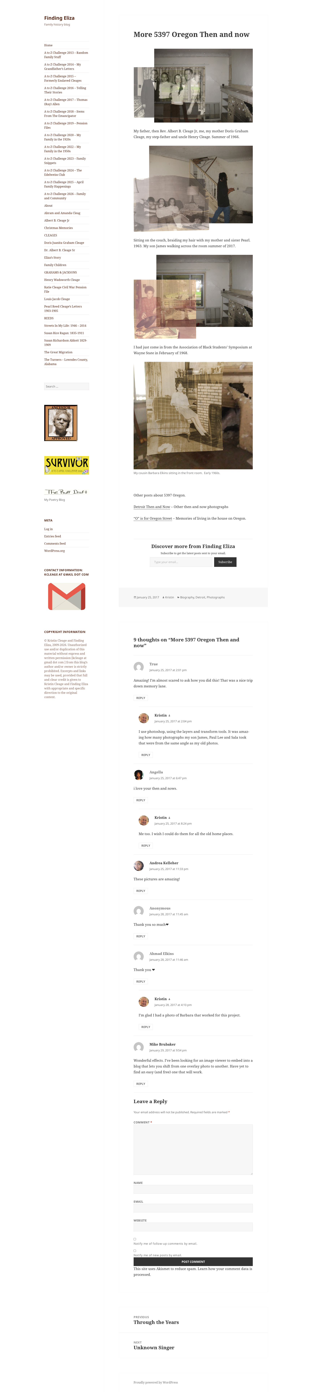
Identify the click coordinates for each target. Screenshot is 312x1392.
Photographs (216, 597)
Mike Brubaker (163, 1044)
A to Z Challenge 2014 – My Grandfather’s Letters (62, 66)
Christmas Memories (58, 228)
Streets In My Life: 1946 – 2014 (65, 326)
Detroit (200, 597)
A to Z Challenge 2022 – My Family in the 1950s (62, 149)
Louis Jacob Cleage (57, 299)
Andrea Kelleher (164, 863)
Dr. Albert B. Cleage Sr (59, 250)
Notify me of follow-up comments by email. (165, 1244)
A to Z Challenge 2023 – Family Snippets (65, 161)
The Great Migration (58, 352)
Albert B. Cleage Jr (57, 220)
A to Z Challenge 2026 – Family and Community (65, 196)
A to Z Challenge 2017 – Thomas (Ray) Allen (65, 102)
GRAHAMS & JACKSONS (60, 272)
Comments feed (55, 544)
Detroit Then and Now (152, 506)
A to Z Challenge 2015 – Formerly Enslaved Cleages (62, 78)
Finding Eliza (59, 17)
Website (140, 1220)
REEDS (49, 318)
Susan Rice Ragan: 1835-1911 (64, 333)
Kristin (169, 597)
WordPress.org (54, 551)
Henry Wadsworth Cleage (62, 280)
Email (138, 1202)
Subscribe (225, 562)
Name (138, 1183)
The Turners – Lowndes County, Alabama (66, 362)
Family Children (55, 265)
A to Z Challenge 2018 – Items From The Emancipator (64, 113)
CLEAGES (50, 235)
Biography (187, 597)
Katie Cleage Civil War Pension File (65, 289)
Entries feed (52, 536)
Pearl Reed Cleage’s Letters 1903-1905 (63, 308)
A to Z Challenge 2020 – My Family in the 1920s (62, 137)
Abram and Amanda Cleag (62, 213)
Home (48, 45)
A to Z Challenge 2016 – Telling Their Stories (65, 90)
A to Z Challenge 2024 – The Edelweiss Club (63, 172)
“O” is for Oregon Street (153, 518)
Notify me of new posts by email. (158, 1255)
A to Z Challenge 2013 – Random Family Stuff (66, 55)
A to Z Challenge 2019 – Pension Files (65, 125)
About (48, 206)
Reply (140, 698)
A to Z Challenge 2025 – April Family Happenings (64, 184)
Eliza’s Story (52, 258)
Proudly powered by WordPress (156, 1382)
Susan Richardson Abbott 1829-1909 (65, 342)
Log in (48, 529)
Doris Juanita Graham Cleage (64, 243)
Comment (143, 1122)
